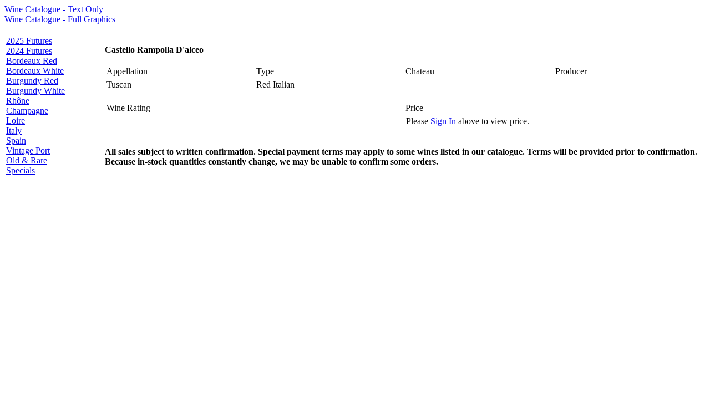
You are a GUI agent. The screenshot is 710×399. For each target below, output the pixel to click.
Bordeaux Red (31, 60)
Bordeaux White (35, 70)
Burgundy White (35, 90)
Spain (16, 140)
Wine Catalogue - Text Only (53, 9)
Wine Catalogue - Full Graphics (59, 19)
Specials (20, 170)
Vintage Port (28, 150)
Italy (14, 130)
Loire (15, 120)
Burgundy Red (32, 80)
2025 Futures (29, 40)
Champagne (27, 110)
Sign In (443, 121)
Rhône (17, 100)
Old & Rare (26, 160)
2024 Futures (29, 50)
